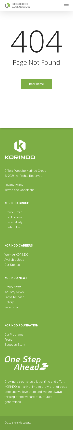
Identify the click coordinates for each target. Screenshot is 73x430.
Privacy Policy (13, 185)
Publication (11, 307)
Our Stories (12, 265)
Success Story (14, 344)
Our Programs (13, 334)
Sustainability (13, 222)
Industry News (14, 292)
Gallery (9, 302)
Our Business (13, 217)
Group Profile (13, 212)
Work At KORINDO (16, 254)
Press (8, 339)
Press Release (14, 297)
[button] (66, 5)
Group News (12, 287)
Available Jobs (14, 260)
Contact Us (12, 227)
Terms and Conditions (19, 190)
